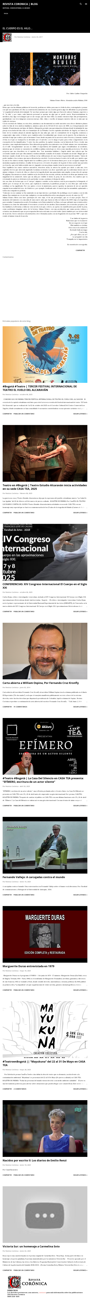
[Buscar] (80, 4)
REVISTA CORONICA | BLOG (20, 4)
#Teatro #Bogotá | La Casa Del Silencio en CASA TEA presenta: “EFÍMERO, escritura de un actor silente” (43, 780)
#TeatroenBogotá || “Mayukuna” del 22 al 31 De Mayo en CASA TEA (44, 1063)
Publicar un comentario (24, 414)
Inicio (6, 13)
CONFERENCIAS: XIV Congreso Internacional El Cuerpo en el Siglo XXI (45, 585)
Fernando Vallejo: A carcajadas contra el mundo (34, 877)
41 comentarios (20, 707)
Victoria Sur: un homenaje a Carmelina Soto (31, 1246)
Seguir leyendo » (80, 414)
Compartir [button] (80, 250)
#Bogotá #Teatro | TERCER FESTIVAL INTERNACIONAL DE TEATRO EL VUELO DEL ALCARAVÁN (40, 388)
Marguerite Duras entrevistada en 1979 (28, 966)
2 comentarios (20, 1089)
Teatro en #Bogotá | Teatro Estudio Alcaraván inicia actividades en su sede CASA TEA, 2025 (45, 487)
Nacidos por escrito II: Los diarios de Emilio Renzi (35, 1160)
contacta (42, 1293)
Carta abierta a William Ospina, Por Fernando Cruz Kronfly (41, 683)
